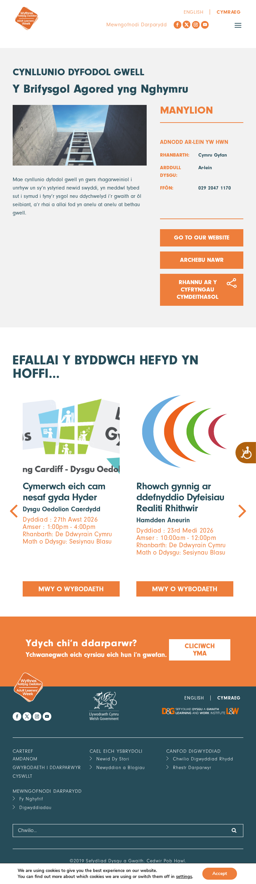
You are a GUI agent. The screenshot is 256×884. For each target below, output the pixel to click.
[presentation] (70, 492)
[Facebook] (177, 25)
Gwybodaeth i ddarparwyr (47, 767)
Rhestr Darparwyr (192, 767)
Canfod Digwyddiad (193, 751)
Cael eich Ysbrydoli (116, 751)
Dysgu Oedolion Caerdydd (61, 509)
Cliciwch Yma (200, 649)
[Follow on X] (186, 24)
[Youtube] (205, 25)
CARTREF (23, 751)
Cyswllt (22, 776)
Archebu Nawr (201, 259)
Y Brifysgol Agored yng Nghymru (100, 89)
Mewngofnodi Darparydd (136, 25)
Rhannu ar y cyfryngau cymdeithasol (197, 289)
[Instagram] (196, 25)
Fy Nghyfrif (31, 799)
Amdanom (25, 759)
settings (184, 877)
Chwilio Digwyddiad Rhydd (203, 759)
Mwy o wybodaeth (71, 589)
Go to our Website (201, 237)
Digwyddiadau (35, 807)
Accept (219, 873)
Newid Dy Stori (112, 759)
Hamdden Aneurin (163, 520)
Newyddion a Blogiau (120, 767)
